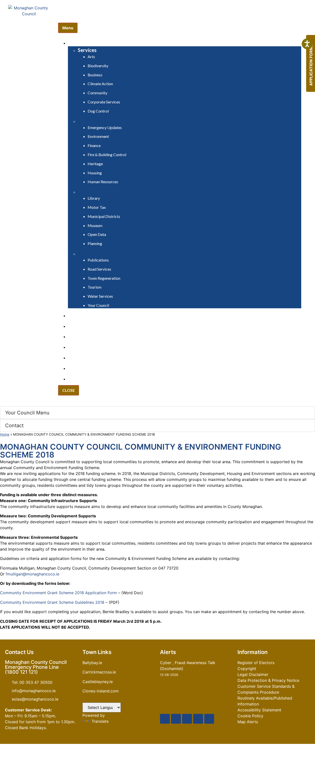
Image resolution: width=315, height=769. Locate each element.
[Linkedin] (209, 719)
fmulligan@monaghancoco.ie (32, 574)
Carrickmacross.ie (99, 672)
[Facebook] (165, 719)
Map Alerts (247, 721)
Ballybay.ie (92, 662)
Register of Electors (255, 662)
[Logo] (29, 28)
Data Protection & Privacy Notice (268, 680)
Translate (100, 721)
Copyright (246, 668)
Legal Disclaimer (252, 674)
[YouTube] (187, 719)
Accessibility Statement (259, 709)
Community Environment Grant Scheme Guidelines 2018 (52, 602)
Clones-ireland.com (100, 690)
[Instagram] (198, 719)
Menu (67, 27)
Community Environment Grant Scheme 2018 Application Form (58, 592)
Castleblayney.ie (97, 681)
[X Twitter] (176, 719)
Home (4, 434)
